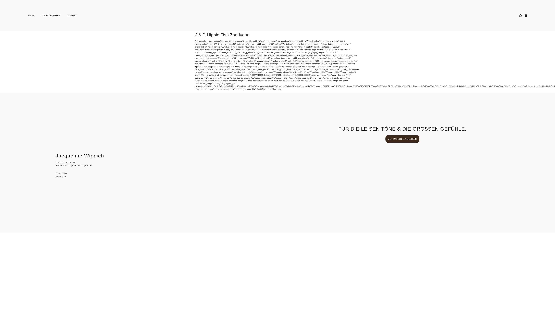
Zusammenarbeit (50, 15)
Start (31, 15)
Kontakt (72, 15)
